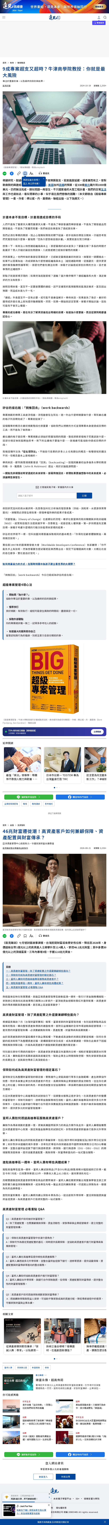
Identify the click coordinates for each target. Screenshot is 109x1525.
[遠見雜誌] (54, 17)
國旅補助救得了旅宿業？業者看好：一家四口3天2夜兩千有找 (37, 1422)
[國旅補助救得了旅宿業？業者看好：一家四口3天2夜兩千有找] (11, 1421)
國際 (78, 1401)
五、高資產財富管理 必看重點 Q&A (24, 987)
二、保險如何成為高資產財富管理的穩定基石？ (31, 975)
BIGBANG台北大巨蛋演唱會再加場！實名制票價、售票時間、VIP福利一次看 (91, 1422)
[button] (102, 760)
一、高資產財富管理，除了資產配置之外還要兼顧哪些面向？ (38, 970)
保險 (47, 1367)
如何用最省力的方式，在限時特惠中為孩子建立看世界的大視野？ (39, 564)
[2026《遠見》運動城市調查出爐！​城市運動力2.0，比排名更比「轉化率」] (11, 1437)
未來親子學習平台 (62, 1498)
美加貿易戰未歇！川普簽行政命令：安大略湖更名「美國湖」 (91, 1406)
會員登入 (43, 1476)
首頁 (4, 62)
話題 (24, 1417)
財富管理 (36, 1367)
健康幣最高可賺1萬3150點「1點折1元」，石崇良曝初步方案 (91, 1438)
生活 (103, 189)
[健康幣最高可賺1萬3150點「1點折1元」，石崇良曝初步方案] (64, 1437)
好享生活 (26, 1401)
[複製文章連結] (19, 173)
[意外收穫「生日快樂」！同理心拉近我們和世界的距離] (11, 1406)
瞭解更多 (99, 6)
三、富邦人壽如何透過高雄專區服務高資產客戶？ (32, 979)
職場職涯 (21, 62)
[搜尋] (105, 17)
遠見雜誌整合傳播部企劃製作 (15, 848)
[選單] (4, 17)
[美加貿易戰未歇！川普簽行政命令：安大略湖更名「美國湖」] (64, 1406)
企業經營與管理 (11, 803)
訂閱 (84, 495)
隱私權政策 (61, 1507)
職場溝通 (36, 803)
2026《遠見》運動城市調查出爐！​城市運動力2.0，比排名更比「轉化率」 (38, 1438)
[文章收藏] (25, 173)
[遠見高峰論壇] (13, 6)
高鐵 (61, 185)
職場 (25, 803)
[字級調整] (31, 173)
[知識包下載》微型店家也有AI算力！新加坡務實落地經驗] (10, 1510)
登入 (25, 183)
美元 (87, 185)
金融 (12, 825)
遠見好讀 (7, 85)
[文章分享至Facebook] (11, 173)
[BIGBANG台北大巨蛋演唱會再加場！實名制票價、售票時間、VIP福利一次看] (64, 1421)
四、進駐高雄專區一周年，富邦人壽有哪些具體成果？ (34, 983)
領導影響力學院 (92, 1498)
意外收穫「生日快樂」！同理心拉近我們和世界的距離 (37, 1406)
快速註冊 (65, 1476)
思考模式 (49, 803)
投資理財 (21, 825)
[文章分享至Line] (4, 173)
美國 (50, 185)
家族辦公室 (22, 1367)
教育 (12, 62)
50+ (78, 1498)
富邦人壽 (8, 1367)
